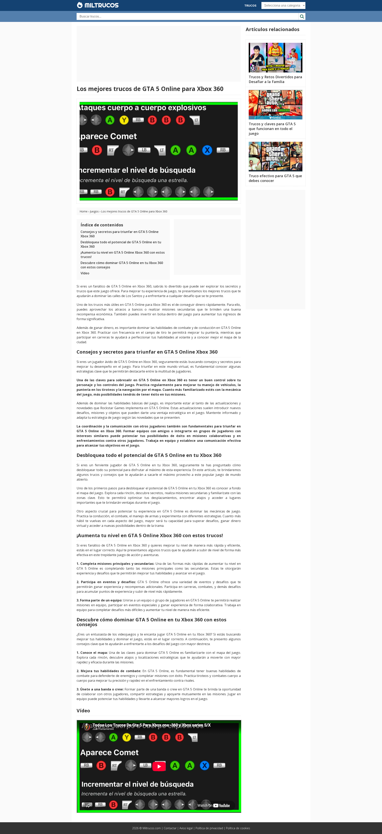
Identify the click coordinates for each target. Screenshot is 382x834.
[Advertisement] (159, 54)
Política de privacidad (209, 828)
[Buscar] (301, 16)
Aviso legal (186, 828)
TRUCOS (250, 5)
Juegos (94, 211)
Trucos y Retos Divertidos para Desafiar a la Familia (275, 79)
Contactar (170, 828)
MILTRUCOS (101, 5)
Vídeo (85, 273)
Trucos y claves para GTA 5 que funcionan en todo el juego (272, 128)
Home (84, 211)
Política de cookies (238, 828)
